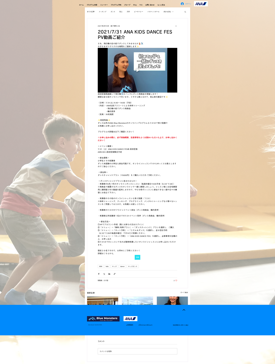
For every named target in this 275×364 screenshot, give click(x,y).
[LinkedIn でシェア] (109, 274)
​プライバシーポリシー (145, 325)
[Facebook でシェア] (99, 274)
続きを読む (167, 12)
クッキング (102, 12)
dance (122, 266)
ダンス (113, 12)
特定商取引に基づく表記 (180, 325)
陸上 (120, 12)
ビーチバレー (138, 12)
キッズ (114, 266)
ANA (100, 266)
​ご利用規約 (129, 325)
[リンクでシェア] (115, 274)
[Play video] (137, 70)
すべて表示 (184, 292)
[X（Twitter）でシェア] (104, 274)
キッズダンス (132, 266)
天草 (128, 12)
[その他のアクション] (176, 26)
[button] (185, 12)
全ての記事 (91, 12)
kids (107, 266)
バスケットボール (153, 12)
